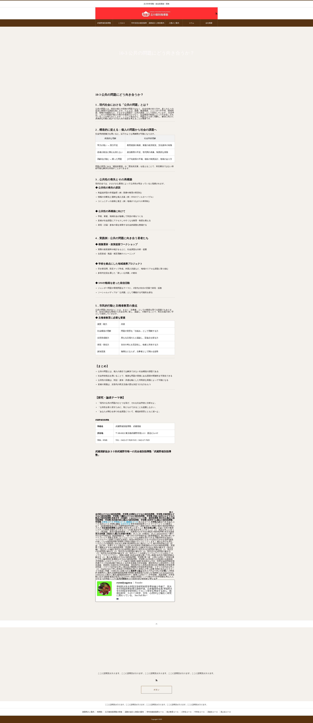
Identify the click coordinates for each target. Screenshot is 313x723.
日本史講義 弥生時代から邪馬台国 (135, 565)
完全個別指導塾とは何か (112, 528)
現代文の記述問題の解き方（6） (115, 553)
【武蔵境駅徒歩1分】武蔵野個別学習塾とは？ (120, 526)
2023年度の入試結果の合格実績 (159, 559)
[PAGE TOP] (156, 623)
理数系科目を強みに (164, 538)
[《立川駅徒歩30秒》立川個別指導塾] (156, 13)
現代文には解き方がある (142, 547)
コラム (191, 23)
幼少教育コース (173, 712)
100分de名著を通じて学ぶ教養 (143, 555)
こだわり (121, 23)
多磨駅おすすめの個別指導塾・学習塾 (145, 514)
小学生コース (186, 712)
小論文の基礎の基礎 (132, 561)
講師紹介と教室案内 (156, 23)
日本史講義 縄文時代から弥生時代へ (153, 563)
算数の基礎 (124, 555)
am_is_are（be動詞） (142, 534)
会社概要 (209, 23)
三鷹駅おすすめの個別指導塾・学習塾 (136, 516)
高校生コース (212, 712)
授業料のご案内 (105, 573)
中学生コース (199, 712)
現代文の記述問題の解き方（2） (152, 549)
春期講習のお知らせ (143, 573)
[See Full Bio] (147, 595)
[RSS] (216, 13)
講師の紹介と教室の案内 (151, 526)
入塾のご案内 (174, 23)
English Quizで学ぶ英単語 (112, 569)
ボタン (156, 690)
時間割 (131, 573)
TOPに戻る (115, 524)
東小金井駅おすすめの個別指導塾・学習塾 (125, 557)
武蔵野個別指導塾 (104, 23)
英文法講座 (169, 532)
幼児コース (105, 524)
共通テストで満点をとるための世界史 (124, 545)
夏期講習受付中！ (125, 575)
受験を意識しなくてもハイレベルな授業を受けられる (131, 538)
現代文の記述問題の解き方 (126, 549)
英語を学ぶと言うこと (133, 528)
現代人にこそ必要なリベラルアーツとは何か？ (150, 553)
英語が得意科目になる (139, 539)
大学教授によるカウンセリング (109, 561)
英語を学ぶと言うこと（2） (146, 530)
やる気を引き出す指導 (159, 539)
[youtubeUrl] (117, 599)
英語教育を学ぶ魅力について (140, 543)
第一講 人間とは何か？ (155, 557)
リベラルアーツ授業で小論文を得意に (112, 539)
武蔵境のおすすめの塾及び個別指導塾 (147, 532)
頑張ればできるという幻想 (121, 530)
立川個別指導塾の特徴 (113, 712)
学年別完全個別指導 (139, 23)
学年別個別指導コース (140, 524)
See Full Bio (140, 595)
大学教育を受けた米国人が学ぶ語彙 (138, 569)
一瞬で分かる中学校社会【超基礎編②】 (142, 536)
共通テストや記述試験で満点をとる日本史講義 (115, 563)
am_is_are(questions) (159, 534)
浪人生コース (144, 522)
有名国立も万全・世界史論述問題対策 (158, 561)
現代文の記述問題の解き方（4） (132, 551)
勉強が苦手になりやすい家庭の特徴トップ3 (129, 577)
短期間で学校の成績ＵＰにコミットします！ (136, 541)
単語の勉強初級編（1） (120, 532)
